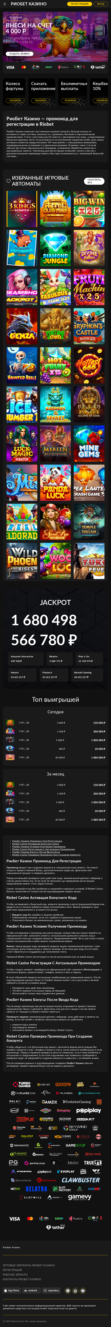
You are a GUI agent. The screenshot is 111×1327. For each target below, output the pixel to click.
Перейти (15, 100)
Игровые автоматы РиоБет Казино (29, 1265)
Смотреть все (94, 181)
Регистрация (80, 4)
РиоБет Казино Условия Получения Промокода (39, 846)
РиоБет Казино (29, 4)
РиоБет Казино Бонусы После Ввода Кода (36, 852)
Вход (100, 4)
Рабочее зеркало (15, 1275)
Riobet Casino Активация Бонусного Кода (35, 844)
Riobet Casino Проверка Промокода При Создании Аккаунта (46, 855)
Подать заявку (19, 54)
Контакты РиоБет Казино (22, 1279)
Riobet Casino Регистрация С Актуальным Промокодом (43, 849)
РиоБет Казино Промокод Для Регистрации (37, 841)
